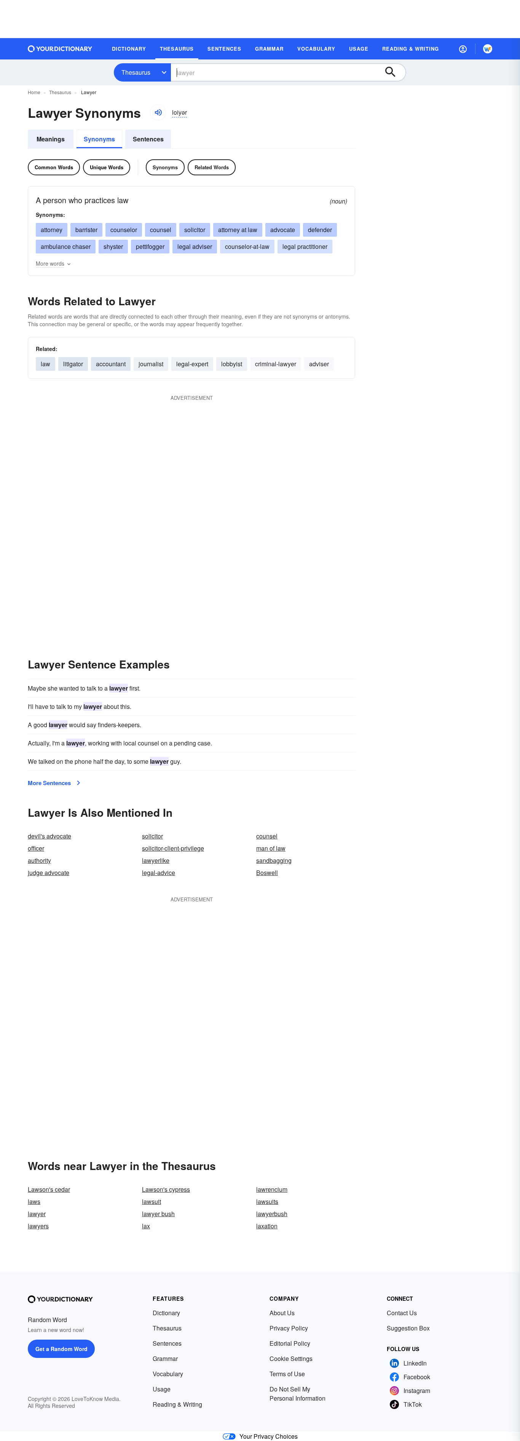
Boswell (267, 872)
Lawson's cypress (166, 1189)
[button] (462, 49)
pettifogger (150, 246)
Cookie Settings (291, 1358)
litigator (73, 363)
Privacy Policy (289, 1328)
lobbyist (231, 363)
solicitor (194, 229)
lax (146, 1225)
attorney (51, 229)
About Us (282, 1312)
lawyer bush (158, 1213)
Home (34, 92)
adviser (319, 363)
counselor (123, 229)
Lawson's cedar (49, 1189)
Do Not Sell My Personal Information (297, 1394)
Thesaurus (135, 72)
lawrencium (271, 1189)
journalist (151, 363)
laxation (267, 1225)
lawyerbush (271, 1213)
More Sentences (49, 783)
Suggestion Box (408, 1328)
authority (39, 860)
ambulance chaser (66, 246)
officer (36, 848)
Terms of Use (287, 1373)
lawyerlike (155, 860)
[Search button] (394, 72)
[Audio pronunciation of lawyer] (158, 112)
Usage (162, 1389)
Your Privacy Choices (268, 1436)
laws (34, 1201)
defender (320, 229)
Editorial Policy (290, 1343)
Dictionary (166, 1312)
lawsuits (267, 1201)
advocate (282, 229)
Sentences (148, 139)
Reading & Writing (177, 1404)
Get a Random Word (61, 1349)
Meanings (51, 139)
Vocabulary (168, 1373)
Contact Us (402, 1312)
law (45, 363)
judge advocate (48, 872)
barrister (86, 229)
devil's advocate (49, 836)
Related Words (212, 167)
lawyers (38, 1225)
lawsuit (151, 1201)
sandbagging (274, 860)
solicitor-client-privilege (173, 848)
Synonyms (99, 139)
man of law (271, 848)
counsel (160, 229)
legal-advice (158, 872)
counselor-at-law (247, 246)
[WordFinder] (487, 48)
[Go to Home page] (60, 48)
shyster (113, 246)
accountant (111, 363)
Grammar (165, 1358)
